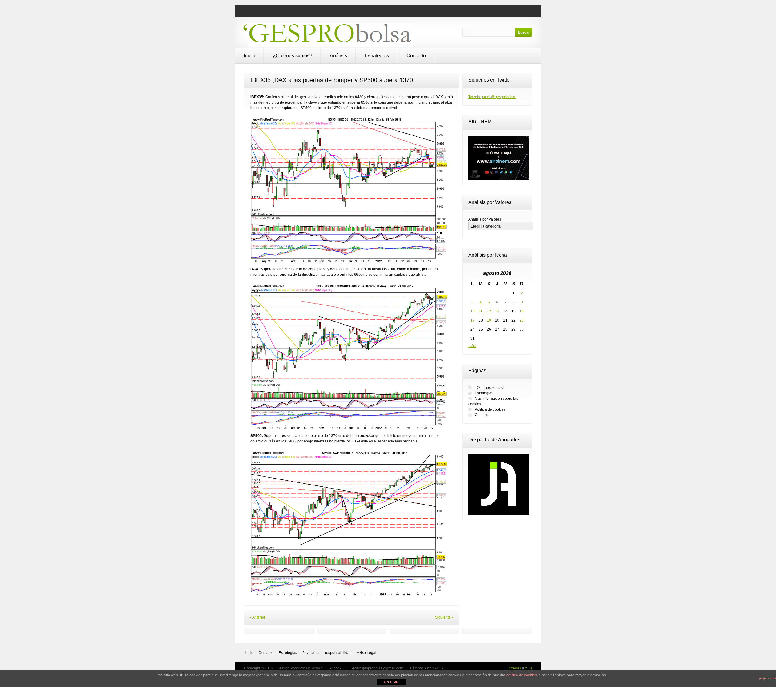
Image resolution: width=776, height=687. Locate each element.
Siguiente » (444, 617)
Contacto (416, 55)
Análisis (338, 55)
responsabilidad (338, 653)
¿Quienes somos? (292, 55)
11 (481, 311)
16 (522, 311)
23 (522, 320)
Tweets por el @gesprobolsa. (492, 97)
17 (472, 320)
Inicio (249, 55)
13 (497, 311)
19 (489, 320)
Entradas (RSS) (519, 668)
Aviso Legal (366, 653)
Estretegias (288, 653)
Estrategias (377, 55)
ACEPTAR (391, 682)
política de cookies (521, 675)
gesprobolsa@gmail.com (383, 668)
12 (489, 311)
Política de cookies (490, 409)
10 (472, 311)
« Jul (472, 346)
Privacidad (311, 653)
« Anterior (257, 617)
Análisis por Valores (484, 219)
